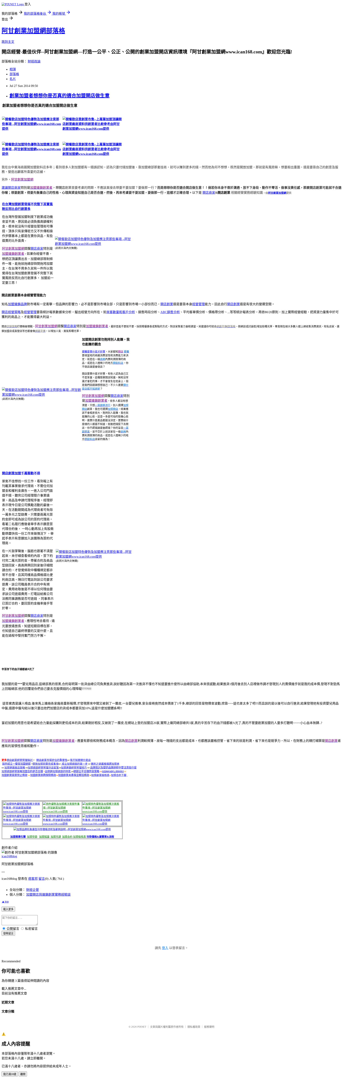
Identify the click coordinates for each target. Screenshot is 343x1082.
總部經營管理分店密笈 (43, 767)
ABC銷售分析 (170, 312)
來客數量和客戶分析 (120, 312)
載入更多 (8, 909)
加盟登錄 (32, 836)
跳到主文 (8, 41)
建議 (5, 187)
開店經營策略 (11, 312)
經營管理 (198, 304)
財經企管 (32, 889)
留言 (42, 878)
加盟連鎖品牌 (17, 304)
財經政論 (34, 61)
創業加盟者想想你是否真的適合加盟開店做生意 (60, 95)
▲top (5, 901)
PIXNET (141, 1026)
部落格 (14, 74)
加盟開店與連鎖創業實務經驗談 (48, 894)
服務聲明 (209, 1026)
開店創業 (166, 304)
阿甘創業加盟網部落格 (33, 30)
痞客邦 (33, 878)
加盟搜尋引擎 (18, 836)
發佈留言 (8, 933)
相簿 (13, 69)
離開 (22, 1074)
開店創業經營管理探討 (20, 760)
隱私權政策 (193, 1026)
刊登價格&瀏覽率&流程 (100, 836)
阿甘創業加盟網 (277, 192)
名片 (13, 79)
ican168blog (9, 856)
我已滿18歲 (9, 1074)
